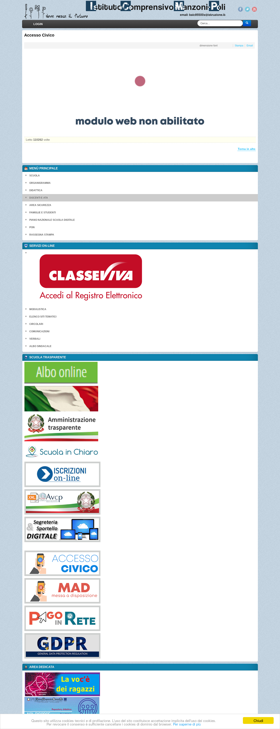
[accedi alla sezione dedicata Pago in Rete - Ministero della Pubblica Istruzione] (42, 618)
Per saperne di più (187, 724)
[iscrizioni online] (42, 474)
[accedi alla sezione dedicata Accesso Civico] (42, 563)
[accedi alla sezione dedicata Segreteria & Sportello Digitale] (42, 529)
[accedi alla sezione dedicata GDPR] (42, 645)
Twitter (267, 9)
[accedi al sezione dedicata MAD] (42, 590)
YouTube (274, 9)
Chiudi (258, 720)
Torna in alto (266, 149)
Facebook (260, 9)
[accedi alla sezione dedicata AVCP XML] (42, 501)
